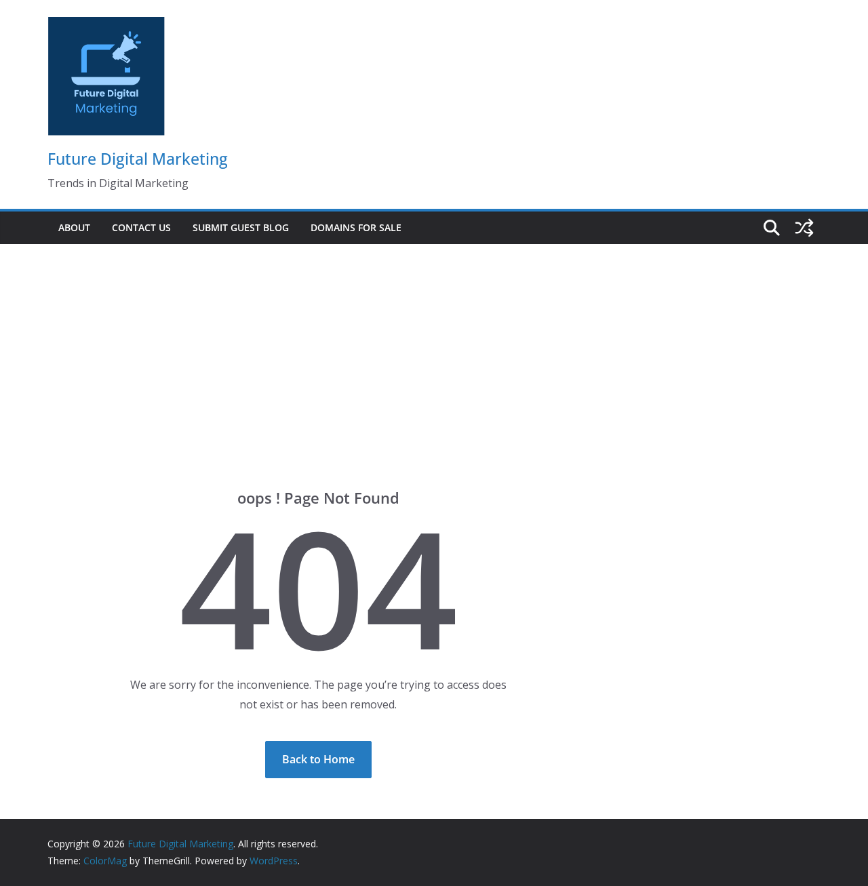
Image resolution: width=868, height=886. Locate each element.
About (74, 227)
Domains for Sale (356, 227)
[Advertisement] (434, 346)
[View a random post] (804, 228)
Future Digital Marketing (137, 158)
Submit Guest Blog (241, 227)
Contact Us (141, 227)
